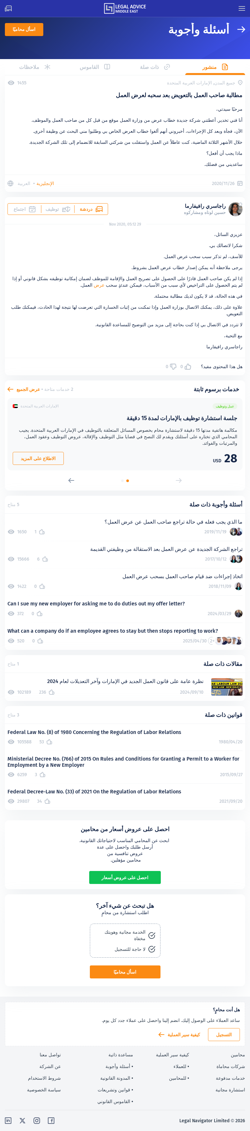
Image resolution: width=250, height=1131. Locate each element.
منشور (209, 67)
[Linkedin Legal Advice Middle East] (8, 1120)
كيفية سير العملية (184, 1034)
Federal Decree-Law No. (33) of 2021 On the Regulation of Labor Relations (94, 792)
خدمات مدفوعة (230, 1078)
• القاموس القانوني (115, 1101)
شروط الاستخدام (44, 1078)
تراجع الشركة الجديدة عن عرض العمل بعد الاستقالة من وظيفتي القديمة (166, 549)
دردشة (86, 209)
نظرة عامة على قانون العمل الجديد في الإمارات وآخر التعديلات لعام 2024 (125, 681)
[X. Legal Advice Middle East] (22, 1120)
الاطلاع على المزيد (38, 458)
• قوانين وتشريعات (115, 1090)
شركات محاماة (230, 1066)
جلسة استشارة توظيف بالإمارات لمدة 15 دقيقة (182, 418)
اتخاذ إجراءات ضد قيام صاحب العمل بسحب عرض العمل (182, 576)
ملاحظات (29, 67)
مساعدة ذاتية (120, 1054)
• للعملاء (181, 1066)
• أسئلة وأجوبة (119, 1066)
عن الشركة (50, 1066)
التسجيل (224, 1034)
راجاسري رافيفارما (205, 206)
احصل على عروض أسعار (125, 877)
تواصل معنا (50, 1054)
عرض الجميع (28, 389)
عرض (99, 285)
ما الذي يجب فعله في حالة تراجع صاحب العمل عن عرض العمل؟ (173, 522)
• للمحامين (179, 1078)
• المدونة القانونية (116, 1078)
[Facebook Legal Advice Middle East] (51, 1120)
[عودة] (237, 29)
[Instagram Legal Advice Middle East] (37, 1120)
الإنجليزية (45, 183)
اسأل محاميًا (24, 29)
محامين (238, 1054)
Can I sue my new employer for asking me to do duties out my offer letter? (96, 604)
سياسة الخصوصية (44, 1090)
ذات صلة (149, 67)
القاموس (89, 67)
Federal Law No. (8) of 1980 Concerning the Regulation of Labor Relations (94, 732)
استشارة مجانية (230, 1090)
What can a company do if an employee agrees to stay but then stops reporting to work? (112, 631)
